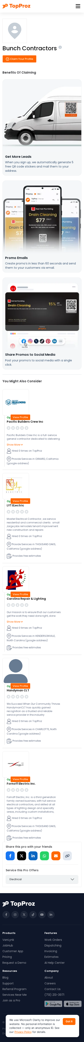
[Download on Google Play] (53, 1004)
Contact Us (52, 989)
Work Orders (53, 940)
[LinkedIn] (51, 914)
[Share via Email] (55, 855)
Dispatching (52, 945)
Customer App (12, 951)
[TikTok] (33, 914)
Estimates (51, 957)
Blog (5, 977)
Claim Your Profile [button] (21, 59)
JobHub (7, 945)
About (48, 977)
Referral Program (14, 989)
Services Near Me (14, 995)
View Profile (20, 417)
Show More (14, 444)
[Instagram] (15, 914)
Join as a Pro (11, 1000)
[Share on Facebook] (10, 855)
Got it (69, 1021)
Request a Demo (14, 963)
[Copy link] (67, 855)
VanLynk (8, 940)
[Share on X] (21, 855)
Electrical (16, 879)
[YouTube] (42, 914)
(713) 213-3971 (54, 995)
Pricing (7, 957)
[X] (24, 914)
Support (8, 983)
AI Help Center (54, 963)
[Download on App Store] (73, 1004)
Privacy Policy (23, 1031)
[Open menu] (78, 6)
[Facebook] (6, 914)
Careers (50, 983)
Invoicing (50, 951)
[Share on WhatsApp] (44, 855)
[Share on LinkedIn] (33, 855)
